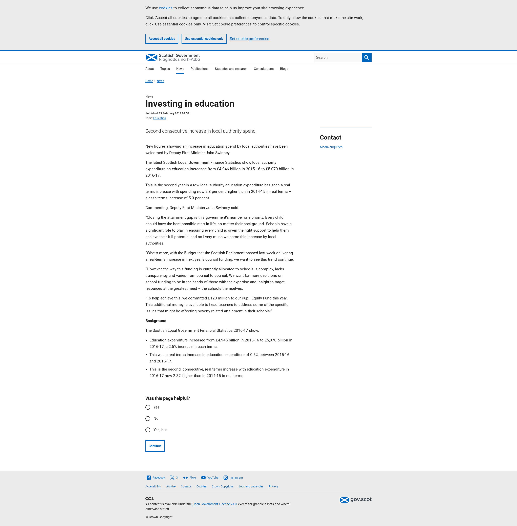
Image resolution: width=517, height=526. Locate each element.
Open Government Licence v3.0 (214, 504)
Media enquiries (331, 147)
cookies (165, 8)
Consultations (264, 69)
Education (159, 118)
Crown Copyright (222, 486)
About (149, 69)
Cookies (201, 486)
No (156, 418)
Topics (165, 69)
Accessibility (153, 486)
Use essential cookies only (204, 39)
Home (149, 81)
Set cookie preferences (249, 38)
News (180, 69)
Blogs (284, 69)
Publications (199, 69)
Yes (156, 407)
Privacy (273, 486)
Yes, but (160, 429)
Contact (186, 486)
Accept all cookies (162, 39)
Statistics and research (231, 69)
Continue (155, 446)
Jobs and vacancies (251, 486)
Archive (170, 486)
